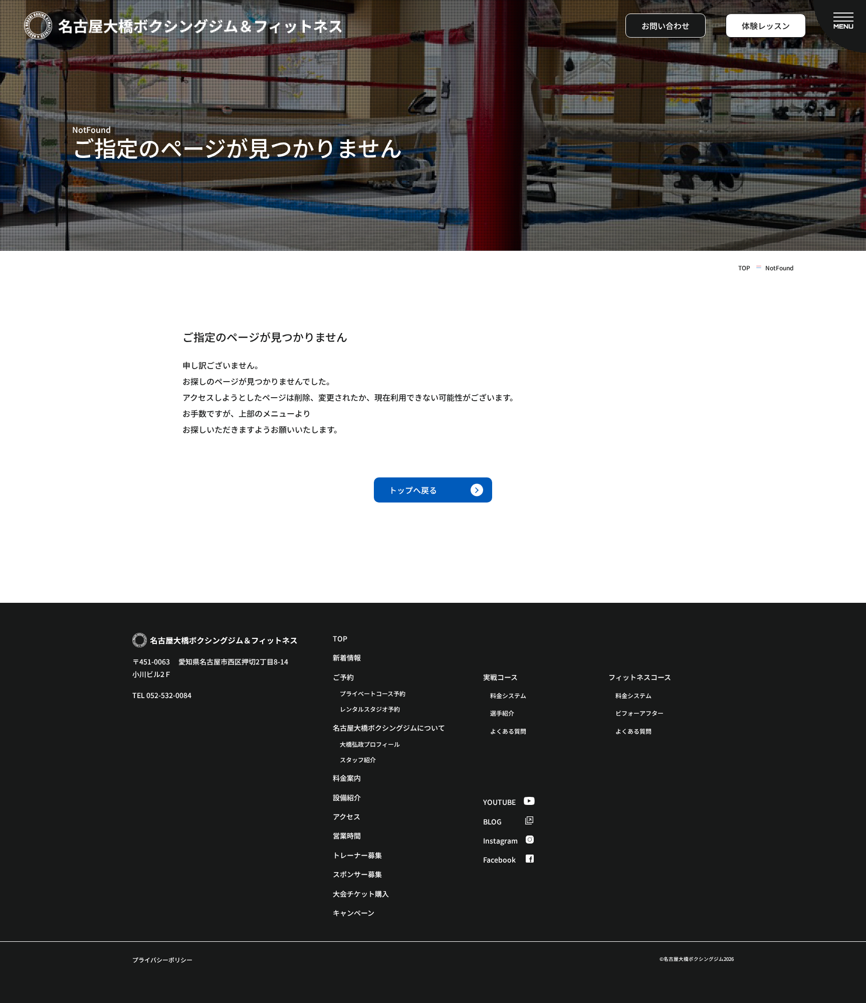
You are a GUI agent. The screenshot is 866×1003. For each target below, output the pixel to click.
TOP (744, 268)
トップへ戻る (413, 490)
